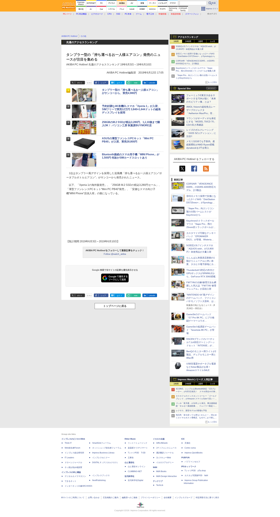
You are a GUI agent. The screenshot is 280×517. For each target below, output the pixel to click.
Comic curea (190, 448)
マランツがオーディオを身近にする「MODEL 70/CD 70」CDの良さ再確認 (201, 121)
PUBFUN (185, 457)
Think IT (68, 443)
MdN (155, 467)
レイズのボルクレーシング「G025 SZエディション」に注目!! (201, 133)
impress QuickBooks (194, 453)
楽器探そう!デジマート (138, 448)
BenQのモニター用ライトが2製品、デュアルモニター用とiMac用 (201, 354)
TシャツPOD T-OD (137, 453)
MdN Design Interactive (166, 476)
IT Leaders (69, 457)
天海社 (187, 443)
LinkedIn (152, 83)
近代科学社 (129, 476)
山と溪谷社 (129, 462)
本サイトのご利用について (72, 497)
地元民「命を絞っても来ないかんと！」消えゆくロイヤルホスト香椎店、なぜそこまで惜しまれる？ (196, 418)
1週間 (200, 41)
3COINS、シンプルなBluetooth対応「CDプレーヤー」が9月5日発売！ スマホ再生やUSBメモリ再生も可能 (196, 391)
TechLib (159, 485)
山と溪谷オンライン (136, 466)
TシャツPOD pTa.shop (195, 470)
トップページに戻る (115, 306)
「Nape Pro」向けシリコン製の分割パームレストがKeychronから (200, 211)
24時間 (188, 41)
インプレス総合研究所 (74, 453)
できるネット (70, 481)
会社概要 (167, 497)
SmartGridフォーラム (101, 443)
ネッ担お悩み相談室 (73, 467)
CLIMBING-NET (135, 471)
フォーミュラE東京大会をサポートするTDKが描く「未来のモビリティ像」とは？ (201, 98)
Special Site (184, 88)
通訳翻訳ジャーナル (165, 453)
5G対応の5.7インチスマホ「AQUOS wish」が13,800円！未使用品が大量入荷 (200, 248)
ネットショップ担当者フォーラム (106, 448)
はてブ (119, 83)
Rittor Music (130, 439)
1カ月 (212, 41)
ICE (183, 439)
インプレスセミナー (101, 457)
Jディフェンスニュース (166, 448)
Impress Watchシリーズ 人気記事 (195, 379)
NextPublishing (99, 480)
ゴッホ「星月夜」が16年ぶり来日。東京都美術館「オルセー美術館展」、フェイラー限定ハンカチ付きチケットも (196, 406)
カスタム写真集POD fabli (196, 475)
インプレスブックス (101, 475)
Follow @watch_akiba (115, 254)
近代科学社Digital (135, 480)
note (135, 83)
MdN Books (161, 471)
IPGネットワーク (188, 466)
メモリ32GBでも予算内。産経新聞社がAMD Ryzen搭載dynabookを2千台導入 (200, 144)
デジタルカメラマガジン (75, 476)
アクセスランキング (188, 37)
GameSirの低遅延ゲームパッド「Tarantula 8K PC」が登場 (201, 329)
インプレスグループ (183, 497)
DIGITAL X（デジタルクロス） (105, 462)
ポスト (79, 83)
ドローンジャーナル (73, 462)
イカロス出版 (159, 439)
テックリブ (158, 481)
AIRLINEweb (162, 443)
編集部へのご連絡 (129, 497)
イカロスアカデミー (165, 462)
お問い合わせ (93, 497)
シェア (103, 83)
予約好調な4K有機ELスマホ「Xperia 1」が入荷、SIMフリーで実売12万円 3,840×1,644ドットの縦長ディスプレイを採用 (131, 109)
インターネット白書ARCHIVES (78, 486)
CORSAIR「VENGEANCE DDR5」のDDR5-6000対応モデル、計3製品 (201, 186)
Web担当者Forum (72, 448)
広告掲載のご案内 (110, 497)
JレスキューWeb (163, 457)
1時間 (176, 41)
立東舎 (131, 457)
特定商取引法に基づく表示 (207, 497)
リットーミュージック (137, 443)
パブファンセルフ (192, 462)
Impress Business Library (103, 453)
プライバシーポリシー (150, 497)
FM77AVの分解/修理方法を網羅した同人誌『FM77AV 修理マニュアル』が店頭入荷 (201, 285)
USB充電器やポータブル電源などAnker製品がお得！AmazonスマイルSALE (201, 366)
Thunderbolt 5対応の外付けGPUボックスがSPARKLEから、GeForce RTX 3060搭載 (201, 273)
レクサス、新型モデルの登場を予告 (191, 410)
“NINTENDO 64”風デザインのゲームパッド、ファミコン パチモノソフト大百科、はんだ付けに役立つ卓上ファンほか (201, 301)
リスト (89, 83)
